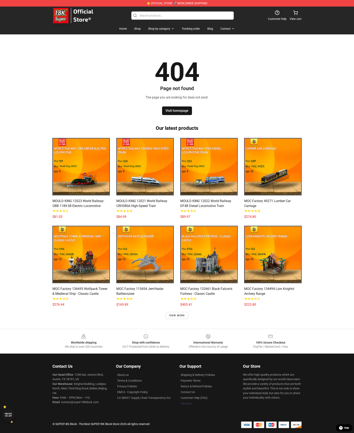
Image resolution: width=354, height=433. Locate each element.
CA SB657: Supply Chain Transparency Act (144, 397)
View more (177, 315)
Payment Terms (191, 380)
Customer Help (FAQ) (194, 397)
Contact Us (188, 392)
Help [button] (346, 427)
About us (123, 374)
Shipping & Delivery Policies (198, 374)
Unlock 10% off (8, 415)
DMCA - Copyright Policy (132, 392)
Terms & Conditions (129, 380)
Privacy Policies (127, 386)
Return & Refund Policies (196, 386)
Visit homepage (177, 111)
